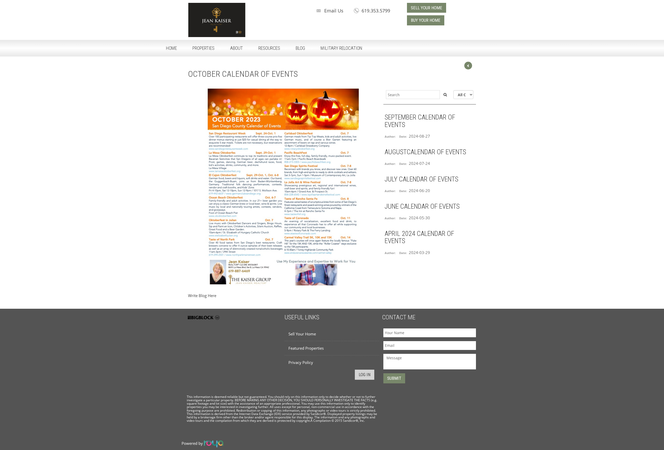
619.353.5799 (376, 11)
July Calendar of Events (421, 179)
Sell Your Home (302, 333)
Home (171, 48)
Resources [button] (269, 48)
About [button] (236, 48)
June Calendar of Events (422, 206)
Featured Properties (306, 348)
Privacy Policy (300, 362)
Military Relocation (341, 48)
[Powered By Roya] (213, 443)
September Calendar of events (420, 121)
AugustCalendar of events (425, 152)
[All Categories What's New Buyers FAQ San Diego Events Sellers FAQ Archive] (463, 94)
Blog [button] (300, 48)
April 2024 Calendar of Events (419, 237)
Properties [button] (203, 48)
